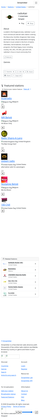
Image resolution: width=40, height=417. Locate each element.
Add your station (7, 391)
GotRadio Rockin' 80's (15, 263)
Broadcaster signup (8, 394)
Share (31, 72)
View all (26, 89)
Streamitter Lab (27, 378)
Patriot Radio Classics (15, 287)
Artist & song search (8, 375)
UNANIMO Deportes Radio (17, 275)
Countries (4, 366)
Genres (4, 369)
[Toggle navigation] (36, 3)
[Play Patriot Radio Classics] (35, 288)
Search (3, 372)
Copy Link (18, 75)
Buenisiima (12, 269)
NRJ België (6, 117)
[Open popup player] (36, 412)
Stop (31, 23)
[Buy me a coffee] (13, 356)
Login (23, 366)
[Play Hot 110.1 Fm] (35, 282)
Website (8, 57)
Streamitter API (26, 381)
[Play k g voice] (35, 294)
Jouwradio (6, 98)
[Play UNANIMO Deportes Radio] (35, 276)
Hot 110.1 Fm (12, 281)
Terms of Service (19, 406)
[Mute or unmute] (20, 412)
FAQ (22, 397)
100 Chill (5, 204)
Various (6, 65)
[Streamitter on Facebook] (3, 356)
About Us (24, 391)
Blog (22, 400)
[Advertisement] (20, 237)
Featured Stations (7, 397)
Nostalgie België (9, 184)
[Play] (16, 412)
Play (22, 23)
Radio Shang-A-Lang (11, 138)
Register (24, 369)
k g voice (11, 293)
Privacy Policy (6, 406)
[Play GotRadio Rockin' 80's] (35, 263)
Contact (24, 394)
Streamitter (7, 341)
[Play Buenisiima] (35, 269)
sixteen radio (8, 161)
